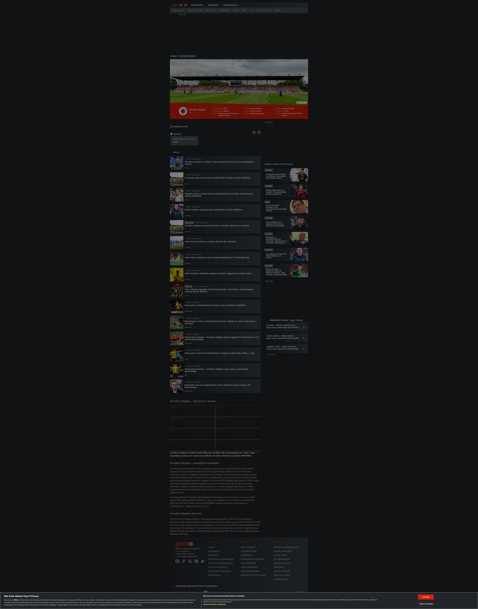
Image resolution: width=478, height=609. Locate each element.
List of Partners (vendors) (214, 604)
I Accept (425, 597)
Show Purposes (426, 604)
